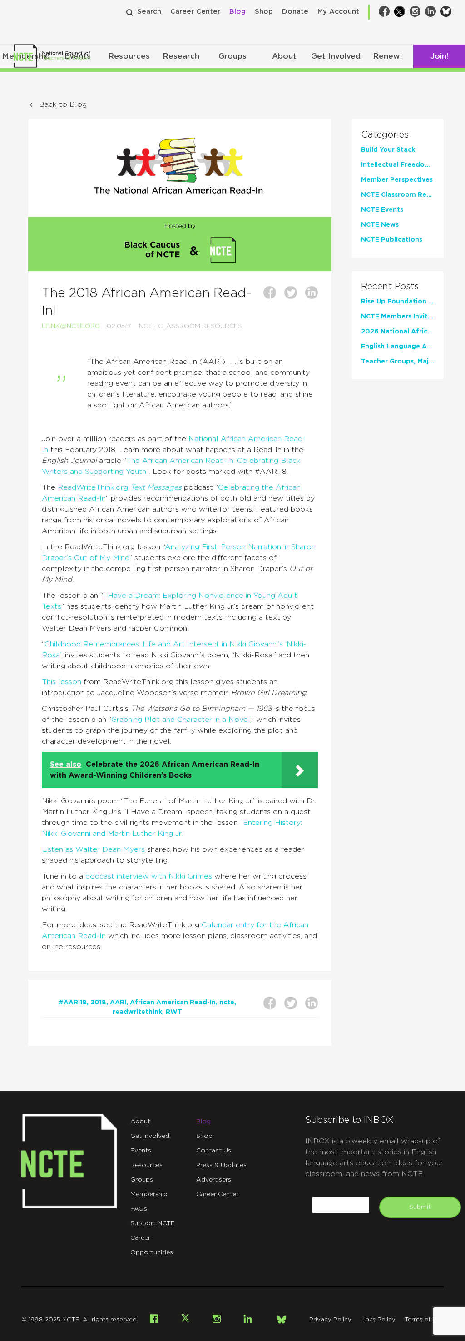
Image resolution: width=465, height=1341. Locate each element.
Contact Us (213, 1150)
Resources (129, 56)
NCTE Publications (391, 240)
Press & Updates (221, 1165)
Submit (420, 1207)
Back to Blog (63, 104)
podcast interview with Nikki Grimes (148, 876)
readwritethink (137, 1012)
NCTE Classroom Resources (190, 326)
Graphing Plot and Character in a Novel (180, 719)
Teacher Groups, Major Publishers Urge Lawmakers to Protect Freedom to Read (398, 361)
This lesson (61, 681)
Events (140, 1150)
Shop (264, 11)
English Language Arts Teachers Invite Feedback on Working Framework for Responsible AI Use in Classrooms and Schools (398, 346)
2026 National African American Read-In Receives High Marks (398, 331)
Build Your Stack (388, 150)
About (284, 56)
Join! (439, 56)
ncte (226, 1002)
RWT (174, 1012)
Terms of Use (424, 1320)
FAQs (138, 1209)
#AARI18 (73, 1002)
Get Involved (336, 56)
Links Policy (378, 1320)
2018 (98, 1002)
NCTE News (380, 225)
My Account (338, 11)
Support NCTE (152, 1223)
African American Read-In (173, 1002)
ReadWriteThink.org (93, 487)
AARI (118, 1002)
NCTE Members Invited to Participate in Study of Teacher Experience (398, 316)
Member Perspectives (397, 180)
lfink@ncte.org (71, 326)
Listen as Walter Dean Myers (93, 849)
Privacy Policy (330, 1320)
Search (149, 11)
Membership (149, 1194)
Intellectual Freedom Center (398, 165)
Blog (237, 11)
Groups (232, 56)
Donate (295, 11)
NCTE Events (382, 210)
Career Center (195, 11)
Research (181, 56)
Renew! (387, 56)
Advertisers (213, 1180)
